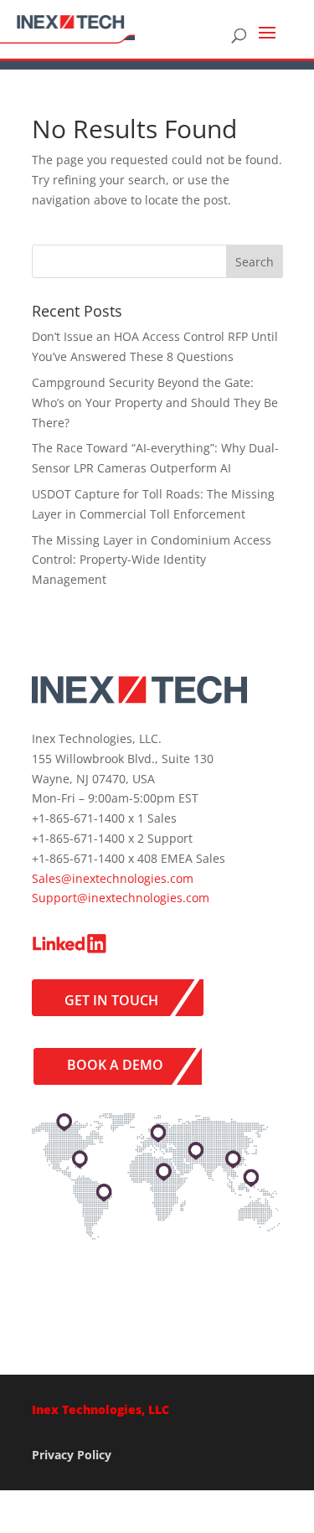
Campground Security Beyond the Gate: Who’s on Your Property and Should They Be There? (155, 402)
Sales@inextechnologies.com (112, 878)
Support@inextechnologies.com (120, 898)
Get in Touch (111, 1000)
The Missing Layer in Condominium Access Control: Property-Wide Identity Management (151, 560)
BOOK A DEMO (115, 1065)
